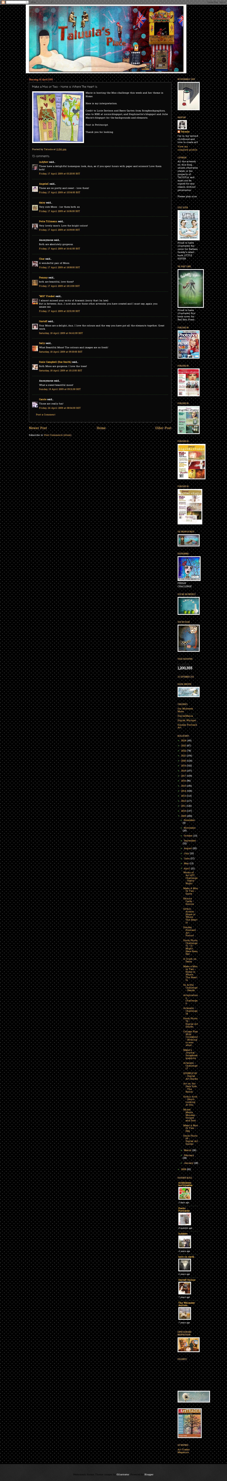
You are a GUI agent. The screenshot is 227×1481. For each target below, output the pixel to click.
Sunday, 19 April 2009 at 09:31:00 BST (60, 389)
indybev (43, 162)
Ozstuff (43, 321)
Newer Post (38, 428)
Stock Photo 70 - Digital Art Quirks (190, 1022)
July (187, 853)
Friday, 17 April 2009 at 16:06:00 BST (59, 211)
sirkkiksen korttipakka (185, 1184)
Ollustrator (123, 1474)
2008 (184, 1169)
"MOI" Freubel (47, 296)
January (189, 1163)
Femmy (43, 277)
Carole (42, 399)
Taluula (185, 131)
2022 (184, 751)
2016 (184, 781)
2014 (184, 791)
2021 (184, 756)
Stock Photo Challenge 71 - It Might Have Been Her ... (190, 947)
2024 (184, 740)
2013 (184, 796)
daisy (42, 202)
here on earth (186, 1257)
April (187, 868)
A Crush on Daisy (190, 961)
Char (42, 259)
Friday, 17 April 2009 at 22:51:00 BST (59, 311)
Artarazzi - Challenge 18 (190, 1011)
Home (101, 428)
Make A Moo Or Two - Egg (190, 1128)
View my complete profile (187, 148)
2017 (184, 776)
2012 (184, 801)
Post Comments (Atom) (57, 435)
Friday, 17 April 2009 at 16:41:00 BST (59, 249)
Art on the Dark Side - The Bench (190, 1088)
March (188, 1150)
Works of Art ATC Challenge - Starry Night (190, 878)
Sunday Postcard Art (187, 726)
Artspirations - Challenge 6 (190, 999)
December (189, 820)
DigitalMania (185, 716)
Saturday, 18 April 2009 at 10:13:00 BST (60, 370)
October (188, 836)
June (187, 858)
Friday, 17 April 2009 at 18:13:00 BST (59, 286)
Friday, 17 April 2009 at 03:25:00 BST (59, 174)
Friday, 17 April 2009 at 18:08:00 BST (59, 267)
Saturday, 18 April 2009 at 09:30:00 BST (60, 352)
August (188, 848)
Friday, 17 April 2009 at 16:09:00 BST (59, 230)
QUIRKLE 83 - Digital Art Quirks (190, 1076)
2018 (184, 771)
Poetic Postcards (184, 1210)
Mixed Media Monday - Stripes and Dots (190, 1115)
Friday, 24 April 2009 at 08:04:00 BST (60, 408)
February (189, 1155)
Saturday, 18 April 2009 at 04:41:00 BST (61, 333)
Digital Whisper (187, 720)
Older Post (163, 428)
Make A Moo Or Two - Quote (190, 891)
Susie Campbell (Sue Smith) (55, 362)
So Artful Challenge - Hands (190, 988)
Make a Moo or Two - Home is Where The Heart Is (190, 973)
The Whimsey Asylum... (186, 1304)
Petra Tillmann (48, 221)
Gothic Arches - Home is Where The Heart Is (190, 915)
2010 (184, 811)
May (187, 863)
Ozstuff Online (186, 1280)
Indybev (183, 1234)
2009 (184, 816)
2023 (184, 746)
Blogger (149, 1474)
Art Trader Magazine (184, 1451)
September (190, 841)
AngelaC (44, 184)
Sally (42, 343)
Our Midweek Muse (185, 710)
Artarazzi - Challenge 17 (190, 1066)
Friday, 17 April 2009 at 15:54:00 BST (59, 192)
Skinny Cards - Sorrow (188, 901)
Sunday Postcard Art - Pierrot (189, 931)
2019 (184, 766)
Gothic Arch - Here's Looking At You (190, 1101)
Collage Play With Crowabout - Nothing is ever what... (190, 1038)
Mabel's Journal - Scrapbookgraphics (190, 1054)
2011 (184, 806)
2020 (184, 761)
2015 (184, 786)
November (190, 828)
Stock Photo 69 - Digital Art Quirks (190, 1140)
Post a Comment (45, 414)
